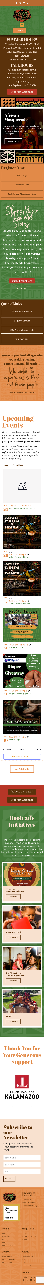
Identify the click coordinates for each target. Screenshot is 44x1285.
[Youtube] (23, 2)
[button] (22, 25)
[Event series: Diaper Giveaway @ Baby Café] (29, 690)
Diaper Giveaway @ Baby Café (22, 693)
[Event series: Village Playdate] (30, 644)
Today (22, 749)
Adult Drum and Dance (19, 557)
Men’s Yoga (14, 740)
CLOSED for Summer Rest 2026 (23, 508)
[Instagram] (20, 2)
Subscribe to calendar (20, 757)
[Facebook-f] (16, 2)
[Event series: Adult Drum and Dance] (28, 554)
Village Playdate (16, 647)
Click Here (13, 897)
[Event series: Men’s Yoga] (28, 736)
